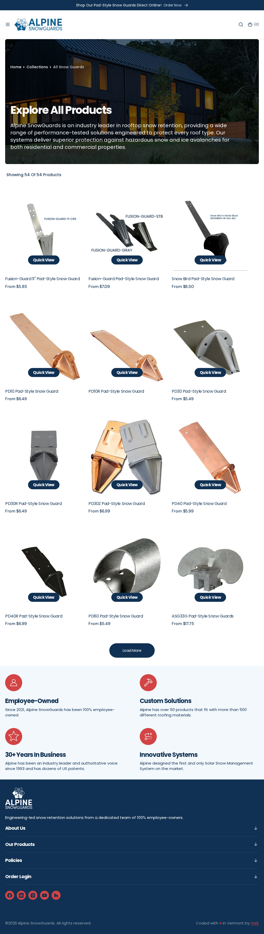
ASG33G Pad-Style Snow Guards (203, 616)
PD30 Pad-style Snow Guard (199, 391)
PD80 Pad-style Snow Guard (115, 616)
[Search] (240, 24)
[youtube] (44, 895)
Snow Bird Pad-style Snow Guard (203, 279)
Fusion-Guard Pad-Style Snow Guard (123, 279)
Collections (37, 67)
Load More (132, 650)
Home (15, 67)
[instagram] (32, 895)
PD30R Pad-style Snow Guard (33, 504)
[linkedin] (21, 895)
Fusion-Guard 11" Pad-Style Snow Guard (42, 279)
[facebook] (9, 895)
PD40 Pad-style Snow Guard (199, 504)
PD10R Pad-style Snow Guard (116, 391)
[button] (7, 24)
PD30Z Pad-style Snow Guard (116, 504)
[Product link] (43, 232)
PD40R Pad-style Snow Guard (33, 616)
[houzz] (56, 895)
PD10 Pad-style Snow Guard (31, 391)
